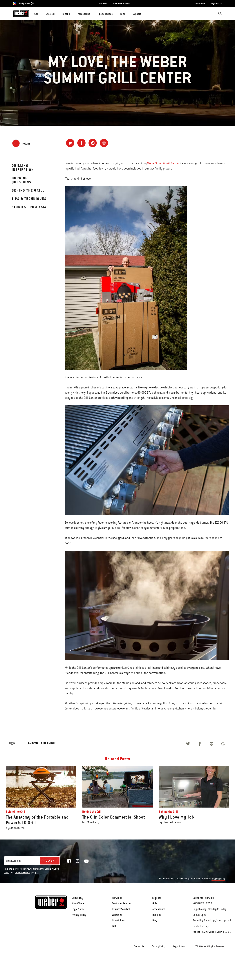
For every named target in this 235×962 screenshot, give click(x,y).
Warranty (117, 914)
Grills (155, 903)
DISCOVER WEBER (121, 3)
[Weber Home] (21, 13)
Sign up (50, 860)
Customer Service (121, 903)
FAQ (114, 926)
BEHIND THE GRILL (28, 190)
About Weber (78, 903)
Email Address (13, 860)
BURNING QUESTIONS (21, 180)
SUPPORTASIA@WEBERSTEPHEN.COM (212, 932)
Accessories (158, 909)
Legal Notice (78, 909)
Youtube (86, 861)
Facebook (69, 861)
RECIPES (103, 3)
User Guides (118, 920)
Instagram (77, 861)
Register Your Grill (121, 909)
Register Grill (216, 3)
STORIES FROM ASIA (29, 207)
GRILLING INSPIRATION (23, 167)
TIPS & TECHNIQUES (29, 199)
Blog (154, 920)
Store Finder (199, 3)
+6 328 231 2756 (202, 903)
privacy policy (218, 878)
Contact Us (139, 946)
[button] (40, 13)
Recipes (156, 914)
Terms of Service (22, 872)
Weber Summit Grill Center (163, 163)
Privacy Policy (79, 914)
